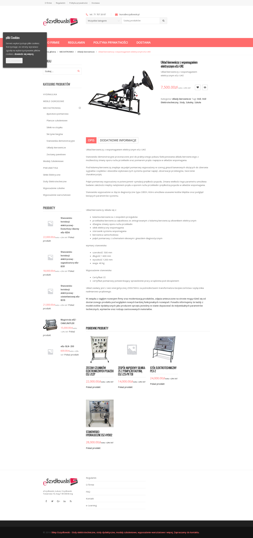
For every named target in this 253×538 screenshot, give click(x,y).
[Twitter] (52, 501)
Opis (91, 140)
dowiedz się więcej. (24, 53)
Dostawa (96, 3)
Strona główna (49, 51)
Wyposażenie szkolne (54, 188)
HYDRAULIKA (50, 94)
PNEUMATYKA (50, 167)
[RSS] (70, 501)
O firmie (48, 3)
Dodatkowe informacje (118, 140)
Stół (199, 98)
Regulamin (60, 3)
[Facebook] (46, 501)
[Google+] (58, 501)
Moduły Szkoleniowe (53, 161)
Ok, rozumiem (14, 60)
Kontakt (90, 498)
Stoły (182, 102)
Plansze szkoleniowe (57, 120)
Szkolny (189, 102)
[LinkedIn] (64, 501)
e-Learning (91, 505)
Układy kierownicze (86, 51)
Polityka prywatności (78, 3)
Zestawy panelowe (56, 154)
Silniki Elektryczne (51, 174)
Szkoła (198, 102)
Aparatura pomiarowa (57, 113)
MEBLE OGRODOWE (53, 101)
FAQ (88, 491)
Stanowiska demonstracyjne (61, 140)
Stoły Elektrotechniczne (55, 181)
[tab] (91, 140)
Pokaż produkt (93, 387)
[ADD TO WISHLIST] (198, 87)
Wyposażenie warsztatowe (57, 194)
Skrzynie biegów (55, 134)
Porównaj (205, 87)
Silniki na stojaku (55, 127)
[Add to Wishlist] (95, 391)
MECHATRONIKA (67, 51)
